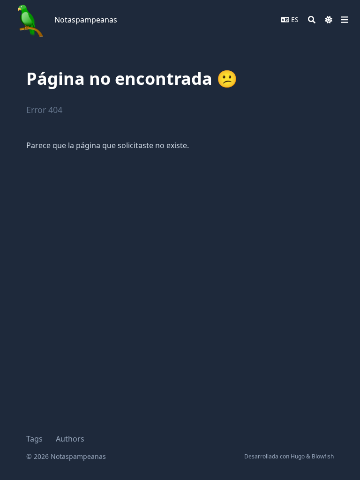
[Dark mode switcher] (328, 19)
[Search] (311, 19)
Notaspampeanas (85, 20)
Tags (34, 439)
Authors (70, 439)
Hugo (298, 456)
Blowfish (323, 456)
